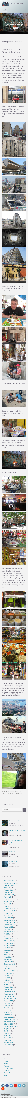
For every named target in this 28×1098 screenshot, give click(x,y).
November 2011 (9, 966)
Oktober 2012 (9, 941)
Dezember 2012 (9, 938)
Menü (4, 10)
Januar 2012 (8, 962)
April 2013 (7, 936)
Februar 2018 (8, 913)
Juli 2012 (7, 948)
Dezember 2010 (9, 992)
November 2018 (9, 911)
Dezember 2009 (9, 1019)
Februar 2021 (8, 890)
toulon (13, 793)
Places (16, 791)
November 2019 (9, 899)
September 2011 (10, 971)
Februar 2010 (8, 1015)
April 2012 (7, 955)
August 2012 (8, 945)
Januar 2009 (8, 1045)
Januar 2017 (8, 918)
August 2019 (8, 901)
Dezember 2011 (9, 964)
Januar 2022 (8, 885)
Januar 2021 (8, 892)
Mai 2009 (7, 1035)
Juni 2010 (7, 1005)
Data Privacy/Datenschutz (7, 1095)
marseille (9, 793)
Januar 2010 (8, 1017)
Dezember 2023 (9, 883)
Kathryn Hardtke (12, 1097)
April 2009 (7, 1038)
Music (6, 1064)
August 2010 (8, 1001)
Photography (12, 791)
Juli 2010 (7, 1003)
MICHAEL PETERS (16, 4)
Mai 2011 (7, 980)
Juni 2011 (7, 978)
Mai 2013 (7, 934)
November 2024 (9, 881)
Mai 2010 (7, 1008)
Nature (6, 1066)
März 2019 (8, 906)
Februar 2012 (8, 959)
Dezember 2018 (9, 908)
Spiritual (7, 1073)
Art (5, 1059)
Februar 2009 (8, 1042)
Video (6, 1075)
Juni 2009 (7, 1033)
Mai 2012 (7, 952)
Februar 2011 (8, 987)
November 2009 (9, 1022)
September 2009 (10, 1026)
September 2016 (10, 925)
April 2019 (7, 904)
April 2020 (7, 897)
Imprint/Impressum (5, 1093)
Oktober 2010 (9, 996)
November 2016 (9, 922)
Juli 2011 (7, 975)
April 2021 (7, 888)
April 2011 (7, 982)
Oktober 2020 (9, 895)
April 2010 (7, 1010)
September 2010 (10, 998)
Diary (6, 1061)
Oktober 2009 (9, 1024)
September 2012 (10, 943)
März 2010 (8, 1012)
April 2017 (7, 915)
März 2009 (8, 1040)
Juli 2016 (7, 929)
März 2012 (8, 957)
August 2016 (8, 927)
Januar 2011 (8, 989)
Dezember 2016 (9, 920)
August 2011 (8, 973)
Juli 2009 (7, 1031)
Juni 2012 (7, 950)
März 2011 (7, 985)
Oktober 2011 (9, 968)
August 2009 (8, 1028)
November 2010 (9, 994)
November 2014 (9, 931)
